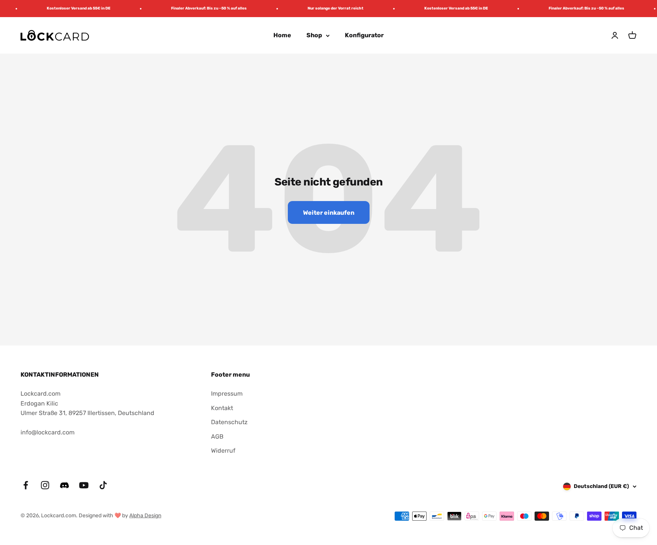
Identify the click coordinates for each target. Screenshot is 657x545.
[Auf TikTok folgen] (103, 485)
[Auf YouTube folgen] (84, 485)
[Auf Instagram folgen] (45, 485)
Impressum (227, 393)
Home (282, 35)
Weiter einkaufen (328, 212)
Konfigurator (364, 35)
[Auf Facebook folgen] (26, 485)
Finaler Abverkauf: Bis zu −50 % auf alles (203, 8)
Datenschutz (229, 422)
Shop (314, 35)
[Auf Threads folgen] (64, 488)
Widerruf (223, 450)
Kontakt (222, 408)
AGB (217, 436)
